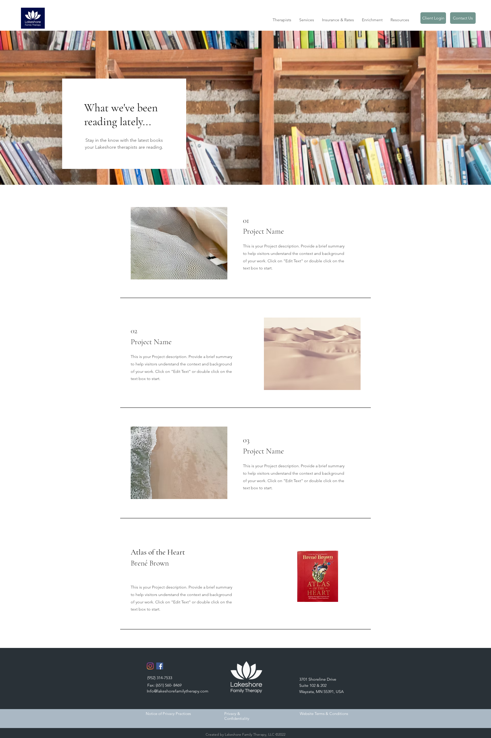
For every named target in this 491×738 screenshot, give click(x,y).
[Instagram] (150, 666)
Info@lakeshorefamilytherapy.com (177, 691)
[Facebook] (159, 666)
